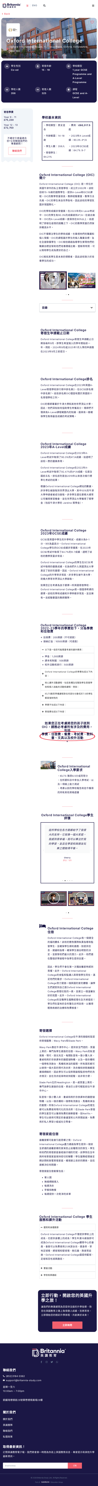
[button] (44, 5)
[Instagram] (46, 1362)
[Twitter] (52, 1362)
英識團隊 (8, 1425)
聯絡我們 (8, 1431)
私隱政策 (8, 1436)
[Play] (53, 280)
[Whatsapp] (57, 1362)
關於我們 (8, 1419)
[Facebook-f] (41, 1362)
